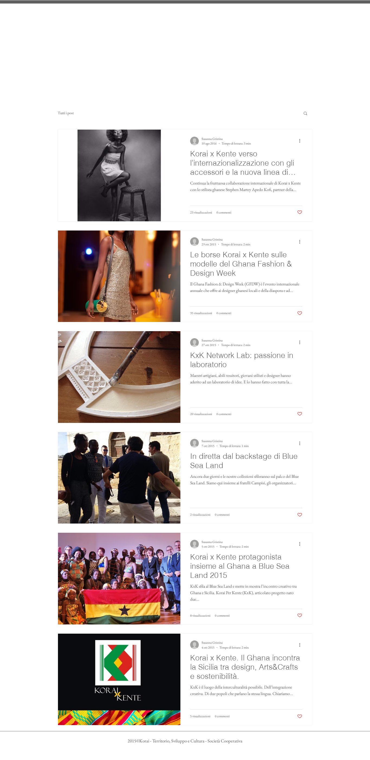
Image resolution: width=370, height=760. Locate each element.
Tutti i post (66, 112)
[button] (305, 114)
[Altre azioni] (301, 141)
